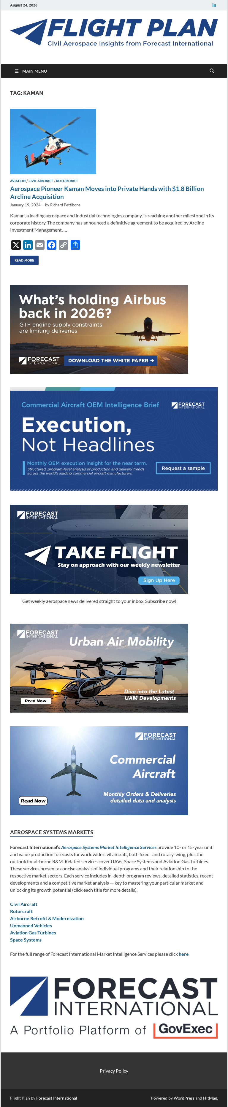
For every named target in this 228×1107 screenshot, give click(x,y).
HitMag (210, 1097)
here (184, 954)
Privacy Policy (114, 1070)
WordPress (184, 1097)
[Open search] (212, 71)
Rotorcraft (67, 181)
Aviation (18, 181)
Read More (22, 259)
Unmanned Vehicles (31, 925)
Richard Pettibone (65, 205)
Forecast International (56, 1097)
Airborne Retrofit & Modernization (47, 918)
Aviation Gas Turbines (33, 932)
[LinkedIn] (214, 5)
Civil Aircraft (40, 181)
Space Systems (26, 939)
